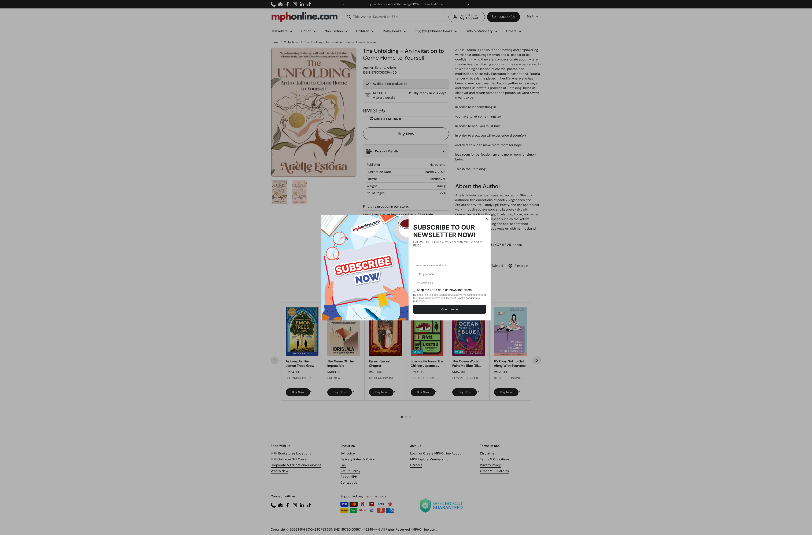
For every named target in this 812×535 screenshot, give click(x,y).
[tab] (384, 97)
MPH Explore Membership (429, 459)
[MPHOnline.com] (304, 17)
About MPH (348, 477)
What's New (279, 471)
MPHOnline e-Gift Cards (289, 459)
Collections (291, 42)
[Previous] (275, 360)
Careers (416, 465)
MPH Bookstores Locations (291, 453)
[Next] (537, 360)
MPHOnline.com (424, 529)
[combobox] (394, 17)
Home (274, 42)
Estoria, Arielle (385, 68)
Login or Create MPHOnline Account (437, 453)
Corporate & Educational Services (296, 465)
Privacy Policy (490, 465)
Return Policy (350, 471)
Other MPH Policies (494, 471)
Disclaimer (488, 453)
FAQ (343, 465)
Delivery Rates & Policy (357, 459)
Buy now (298, 392)
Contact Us (348, 482)
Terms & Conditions (495, 459)
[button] (503, 17)
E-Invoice (347, 453)
